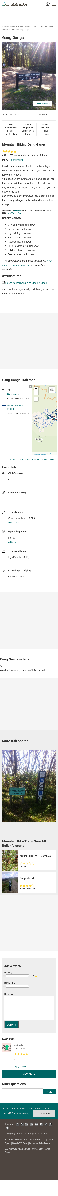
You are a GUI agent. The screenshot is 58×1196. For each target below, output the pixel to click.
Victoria (36, 26)
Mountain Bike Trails (16, 26)
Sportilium (14, 518)
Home (4, 26)
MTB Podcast (21, 1139)
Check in (26, 117)
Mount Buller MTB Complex (35, 855)
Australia (28, 26)
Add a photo (30, 114)
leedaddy (18, 210)
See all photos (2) (43, 103)
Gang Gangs (24, 29)
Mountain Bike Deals (39, 1143)
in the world (17, 159)
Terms (47, 1148)
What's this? (13, 522)
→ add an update (14, 212)
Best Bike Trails (38, 1139)
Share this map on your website (44, 459)
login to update (15, 561)
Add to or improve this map (20, 459)
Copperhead (27, 878)
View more (29, 1073)
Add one (12, 542)
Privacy (8, 1152)
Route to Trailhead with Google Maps (26, 282)
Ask (49, 1091)
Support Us (33, 1133)
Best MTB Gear (20, 1143)
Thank (23, 1066)
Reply (16, 1066)
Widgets (45, 1133)
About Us (21, 1133)
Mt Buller (43, 26)
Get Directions (12, 114)
